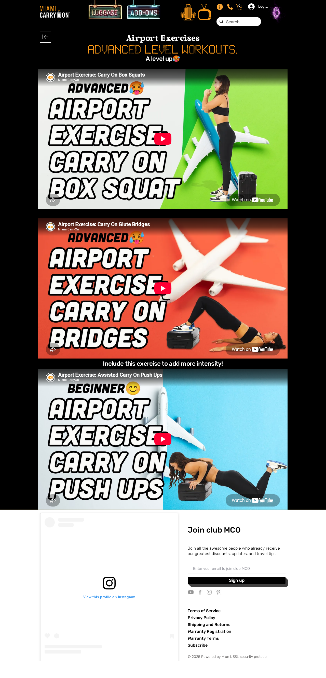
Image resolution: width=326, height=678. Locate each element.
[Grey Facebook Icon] (200, 592)
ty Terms (210, 638)
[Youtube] (191, 592)
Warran (195, 638)
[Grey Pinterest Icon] (218, 592)
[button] (239, 7)
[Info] (219, 7)
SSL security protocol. (250, 657)
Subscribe (198, 645)
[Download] (45, 37)
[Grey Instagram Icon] (209, 592)
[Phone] (230, 7)
